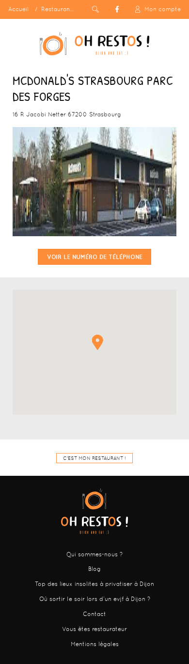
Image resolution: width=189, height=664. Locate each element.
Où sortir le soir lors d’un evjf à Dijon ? (94, 599)
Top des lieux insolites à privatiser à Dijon (94, 584)
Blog (94, 569)
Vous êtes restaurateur (94, 629)
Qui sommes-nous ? (94, 554)
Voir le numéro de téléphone (94, 257)
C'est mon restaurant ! (94, 458)
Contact (94, 614)
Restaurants (58, 9)
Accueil (18, 9)
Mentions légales (95, 644)
